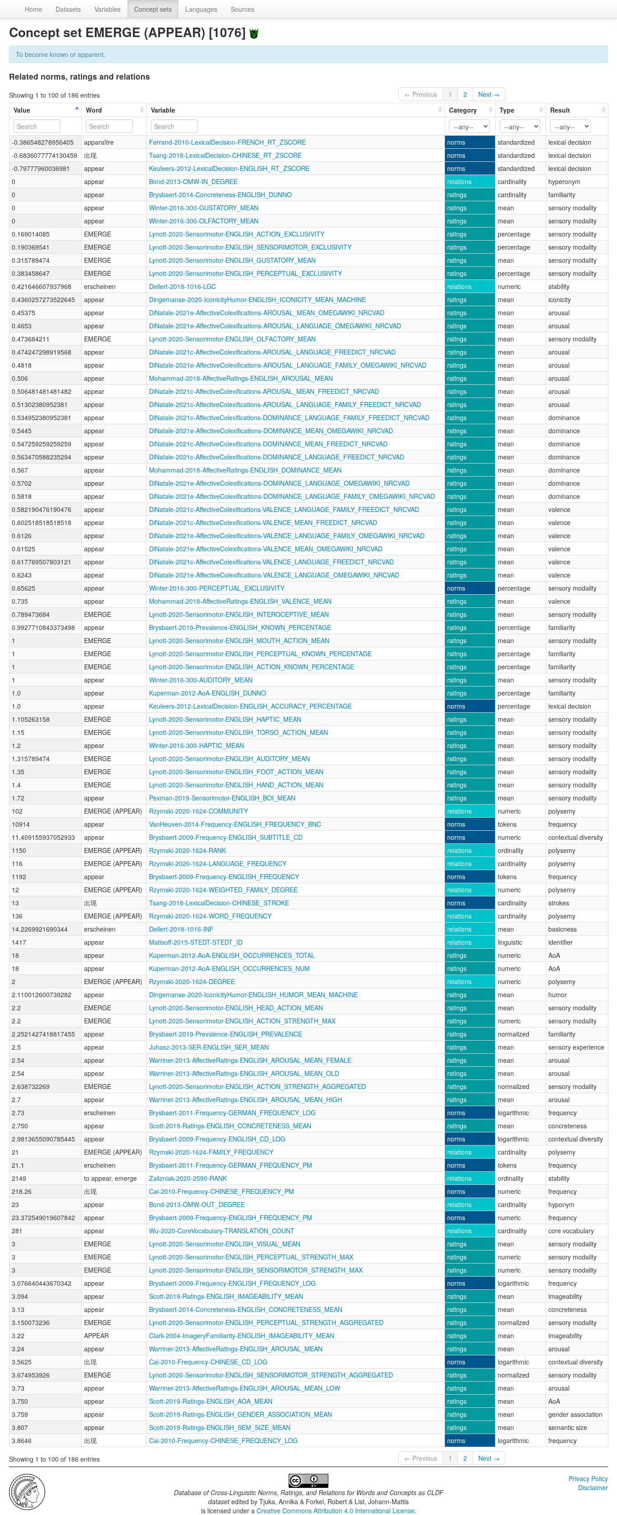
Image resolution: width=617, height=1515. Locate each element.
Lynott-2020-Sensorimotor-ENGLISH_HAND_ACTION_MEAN (236, 784)
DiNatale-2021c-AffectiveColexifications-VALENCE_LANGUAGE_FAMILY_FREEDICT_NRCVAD (284, 509)
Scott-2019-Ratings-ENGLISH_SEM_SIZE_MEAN (219, 1427)
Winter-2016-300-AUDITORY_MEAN (200, 679)
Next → (489, 94)
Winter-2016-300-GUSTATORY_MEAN (203, 207)
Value (22, 109)
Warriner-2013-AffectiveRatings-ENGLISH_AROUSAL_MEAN (236, 1348)
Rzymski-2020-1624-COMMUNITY (198, 810)
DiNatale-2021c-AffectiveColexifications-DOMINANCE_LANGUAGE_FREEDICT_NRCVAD (276, 456)
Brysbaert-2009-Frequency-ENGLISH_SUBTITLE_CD (226, 837)
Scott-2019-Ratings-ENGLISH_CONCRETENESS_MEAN (230, 1125)
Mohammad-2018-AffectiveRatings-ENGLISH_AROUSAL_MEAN (241, 378)
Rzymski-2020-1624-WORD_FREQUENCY (210, 915)
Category (463, 109)
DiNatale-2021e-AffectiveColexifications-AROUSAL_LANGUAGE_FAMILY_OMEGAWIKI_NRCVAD (287, 364)
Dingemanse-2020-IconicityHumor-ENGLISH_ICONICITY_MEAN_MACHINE (257, 299)
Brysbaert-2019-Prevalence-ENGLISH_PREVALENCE (225, 1033)
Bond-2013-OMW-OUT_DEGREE (197, 1204)
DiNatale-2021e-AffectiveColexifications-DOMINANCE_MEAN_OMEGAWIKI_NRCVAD (271, 430)
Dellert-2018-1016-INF (181, 928)
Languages (201, 9)
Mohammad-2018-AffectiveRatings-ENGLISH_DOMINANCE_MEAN (245, 469)
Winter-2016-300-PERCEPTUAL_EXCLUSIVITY (217, 587)
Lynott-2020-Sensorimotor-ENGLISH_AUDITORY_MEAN (229, 758)
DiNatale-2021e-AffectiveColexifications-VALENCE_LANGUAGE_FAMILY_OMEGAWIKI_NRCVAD (287, 535)
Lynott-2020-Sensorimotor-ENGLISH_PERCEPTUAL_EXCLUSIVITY (245, 273)
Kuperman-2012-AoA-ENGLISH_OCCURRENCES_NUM (229, 968)
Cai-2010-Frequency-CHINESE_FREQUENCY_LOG (223, 1440)
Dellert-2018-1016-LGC (182, 286)
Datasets (68, 9)
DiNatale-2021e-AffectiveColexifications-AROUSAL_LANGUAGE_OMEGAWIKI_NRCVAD (275, 325)
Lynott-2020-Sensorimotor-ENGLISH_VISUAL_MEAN (224, 1243)
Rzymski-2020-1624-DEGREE (192, 981)
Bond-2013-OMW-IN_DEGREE (193, 181)
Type (507, 109)
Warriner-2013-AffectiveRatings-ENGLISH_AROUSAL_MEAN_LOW (244, 1387)
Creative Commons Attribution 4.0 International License (336, 1510)
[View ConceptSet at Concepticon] (253, 32)
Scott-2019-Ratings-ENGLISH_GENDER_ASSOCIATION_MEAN (240, 1414)
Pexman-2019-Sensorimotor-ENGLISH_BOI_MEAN (222, 797)
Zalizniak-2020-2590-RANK (188, 1178)
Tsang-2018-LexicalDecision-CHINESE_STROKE (219, 902)
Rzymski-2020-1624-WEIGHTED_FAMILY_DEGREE (223, 889)
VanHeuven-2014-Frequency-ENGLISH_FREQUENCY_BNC (235, 824)
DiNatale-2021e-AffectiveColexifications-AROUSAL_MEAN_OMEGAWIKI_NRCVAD (266, 312)
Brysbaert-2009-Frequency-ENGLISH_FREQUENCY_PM (230, 1217)
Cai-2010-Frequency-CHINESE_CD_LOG (208, 1361)
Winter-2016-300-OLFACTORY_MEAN (203, 220)
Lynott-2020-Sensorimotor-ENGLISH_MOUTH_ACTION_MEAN (239, 640)
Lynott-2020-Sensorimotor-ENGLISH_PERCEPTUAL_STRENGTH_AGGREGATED (266, 1322)
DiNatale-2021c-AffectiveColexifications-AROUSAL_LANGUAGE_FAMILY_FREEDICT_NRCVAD (285, 404)
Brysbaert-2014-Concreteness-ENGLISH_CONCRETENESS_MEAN (245, 1309)
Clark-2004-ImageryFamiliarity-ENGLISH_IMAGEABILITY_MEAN (241, 1335)
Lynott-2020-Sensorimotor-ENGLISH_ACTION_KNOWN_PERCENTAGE (251, 666)
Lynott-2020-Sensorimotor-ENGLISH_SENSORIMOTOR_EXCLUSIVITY (250, 246)
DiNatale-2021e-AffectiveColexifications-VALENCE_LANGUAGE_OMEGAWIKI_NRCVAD (274, 574)
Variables (107, 9)
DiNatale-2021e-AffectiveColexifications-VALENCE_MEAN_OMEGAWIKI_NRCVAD (266, 548)
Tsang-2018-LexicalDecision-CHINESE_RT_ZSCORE (225, 155)
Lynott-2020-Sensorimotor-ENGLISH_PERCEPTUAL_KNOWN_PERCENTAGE (260, 653)
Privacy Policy (588, 1478)
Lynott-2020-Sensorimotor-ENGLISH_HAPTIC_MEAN (225, 719)
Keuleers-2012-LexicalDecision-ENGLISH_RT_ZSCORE (229, 168)
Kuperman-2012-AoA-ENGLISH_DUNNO (207, 692)
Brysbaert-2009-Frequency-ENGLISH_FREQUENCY (224, 876)
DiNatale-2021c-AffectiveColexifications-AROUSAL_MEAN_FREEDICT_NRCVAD (264, 391)
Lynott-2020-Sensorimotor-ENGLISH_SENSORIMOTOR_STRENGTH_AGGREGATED (271, 1374)
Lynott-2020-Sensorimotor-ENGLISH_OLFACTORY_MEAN (232, 338)
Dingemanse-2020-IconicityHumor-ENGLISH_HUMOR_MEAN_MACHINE (253, 994)
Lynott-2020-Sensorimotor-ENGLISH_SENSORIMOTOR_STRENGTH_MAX (256, 1269)
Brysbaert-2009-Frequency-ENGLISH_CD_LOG (217, 1138)
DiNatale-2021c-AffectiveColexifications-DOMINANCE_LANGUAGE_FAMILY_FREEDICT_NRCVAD (289, 417)
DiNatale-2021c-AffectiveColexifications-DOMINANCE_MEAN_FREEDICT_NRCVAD (268, 443)
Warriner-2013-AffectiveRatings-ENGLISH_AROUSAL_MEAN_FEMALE (250, 1060)
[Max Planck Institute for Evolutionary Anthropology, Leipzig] (27, 1491)
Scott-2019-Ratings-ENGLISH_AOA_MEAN (210, 1401)
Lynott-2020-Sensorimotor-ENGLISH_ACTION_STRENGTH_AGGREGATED (257, 1086)
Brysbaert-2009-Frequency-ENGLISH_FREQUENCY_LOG (232, 1283)
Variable (163, 109)
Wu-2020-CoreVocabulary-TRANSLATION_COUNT (221, 1230)
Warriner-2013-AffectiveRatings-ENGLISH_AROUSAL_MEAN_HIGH (245, 1099)
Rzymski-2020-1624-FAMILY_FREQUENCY (211, 1151)
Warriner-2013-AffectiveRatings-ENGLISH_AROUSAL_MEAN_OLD (244, 1073)
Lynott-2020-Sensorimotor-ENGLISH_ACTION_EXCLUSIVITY (236, 233)
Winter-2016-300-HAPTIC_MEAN (196, 745)
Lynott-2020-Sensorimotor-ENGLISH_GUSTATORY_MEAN (232, 260)
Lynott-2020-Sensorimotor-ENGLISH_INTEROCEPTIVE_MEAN (239, 614)
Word (94, 109)
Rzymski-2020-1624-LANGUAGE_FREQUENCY (217, 863)
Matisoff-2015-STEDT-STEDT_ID (196, 942)
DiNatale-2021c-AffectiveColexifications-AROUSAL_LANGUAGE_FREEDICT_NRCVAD (272, 351)
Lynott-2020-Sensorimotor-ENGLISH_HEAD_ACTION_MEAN (236, 1007)
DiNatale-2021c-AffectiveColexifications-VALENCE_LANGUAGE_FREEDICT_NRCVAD (271, 561)
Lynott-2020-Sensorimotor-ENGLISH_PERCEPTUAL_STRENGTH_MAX (251, 1256)
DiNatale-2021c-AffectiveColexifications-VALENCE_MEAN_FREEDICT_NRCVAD (263, 522)
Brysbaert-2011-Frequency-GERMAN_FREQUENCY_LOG (232, 1112)
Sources (242, 9)
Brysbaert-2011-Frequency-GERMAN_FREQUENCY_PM (230, 1164)
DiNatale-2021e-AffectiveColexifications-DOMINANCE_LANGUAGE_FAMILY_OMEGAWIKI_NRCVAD (292, 496)
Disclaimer (593, 1487)
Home (33, 9)
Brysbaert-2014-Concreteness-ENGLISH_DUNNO (220, 194)
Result (560, 109)
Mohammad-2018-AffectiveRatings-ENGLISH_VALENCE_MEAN (240, 601)
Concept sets (153, 9)
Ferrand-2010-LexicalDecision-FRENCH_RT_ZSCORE (227, 142)
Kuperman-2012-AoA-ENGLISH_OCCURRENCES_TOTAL (232, 955)
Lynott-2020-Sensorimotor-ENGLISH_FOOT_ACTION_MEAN (236, 771)
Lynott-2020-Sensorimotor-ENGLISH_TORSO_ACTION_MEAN (238, 732)
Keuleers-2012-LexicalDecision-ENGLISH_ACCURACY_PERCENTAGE (250, 705)
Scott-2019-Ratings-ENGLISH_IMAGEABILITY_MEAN (226, 1296)
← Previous (420, 94)
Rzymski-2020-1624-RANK (187, 850)
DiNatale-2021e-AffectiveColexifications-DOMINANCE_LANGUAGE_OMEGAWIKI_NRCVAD (279, 483)
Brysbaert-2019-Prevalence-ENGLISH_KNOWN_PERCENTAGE (240, 627)
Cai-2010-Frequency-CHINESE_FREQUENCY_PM (221, 1191)
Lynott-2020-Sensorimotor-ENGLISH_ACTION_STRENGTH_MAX (242, 1020)
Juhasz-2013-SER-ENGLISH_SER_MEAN (209, 1046)
